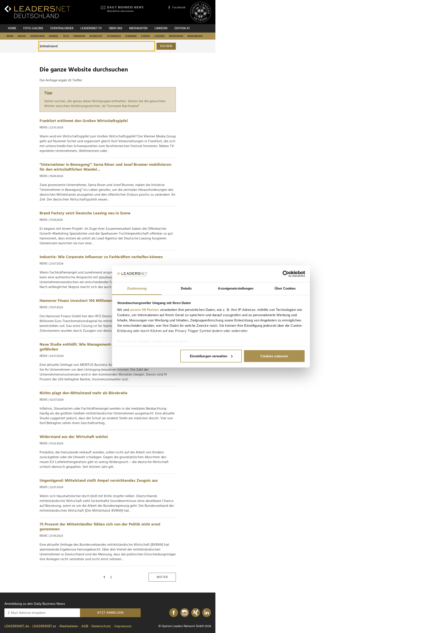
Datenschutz (101, 626)
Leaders (159, 36)
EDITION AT (182, 28)
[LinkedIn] (206, 612)
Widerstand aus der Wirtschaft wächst (74, 437)
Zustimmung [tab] (137, 288)
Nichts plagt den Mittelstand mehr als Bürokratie (83, 393)
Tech (66, 36)
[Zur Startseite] (37, 12)
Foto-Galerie (33, 28)
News (10, 36)
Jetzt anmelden (110, 612)
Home (12, 28)
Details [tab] (186, 288)
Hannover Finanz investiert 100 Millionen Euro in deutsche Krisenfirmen (103, 301)
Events (145, 36)
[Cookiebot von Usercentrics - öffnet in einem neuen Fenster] (286, 274)
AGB (84, 626)
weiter (162, 577)
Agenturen (37, 36)
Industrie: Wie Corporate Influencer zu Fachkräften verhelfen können (101, 257)
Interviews (176, 36)
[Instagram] (184, 612)
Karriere (131, 36)
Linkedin (161, 28)
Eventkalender (61, 28)
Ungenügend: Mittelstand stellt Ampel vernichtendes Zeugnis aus (99, 481)
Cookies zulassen (274, 356)
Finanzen (79, 36)
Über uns (115, 28)
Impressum (122, 626)
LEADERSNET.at (44, 626)
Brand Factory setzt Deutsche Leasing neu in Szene (85, 213)
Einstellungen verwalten (208, 356)
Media (22, 36)
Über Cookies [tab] (285, 288)
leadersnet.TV (91, 28)
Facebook (178, 7)
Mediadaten (138, 28)
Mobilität (95, 36)
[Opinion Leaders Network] (200, 12)
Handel (53, 36)
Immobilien (194, 36)
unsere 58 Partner (144, 310)
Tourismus (114, 36)
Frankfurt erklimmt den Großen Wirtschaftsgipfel (84, 121)
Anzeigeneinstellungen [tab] (235, 288)
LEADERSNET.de (16, 626)
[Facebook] (173, 612)
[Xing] (195, 612)
